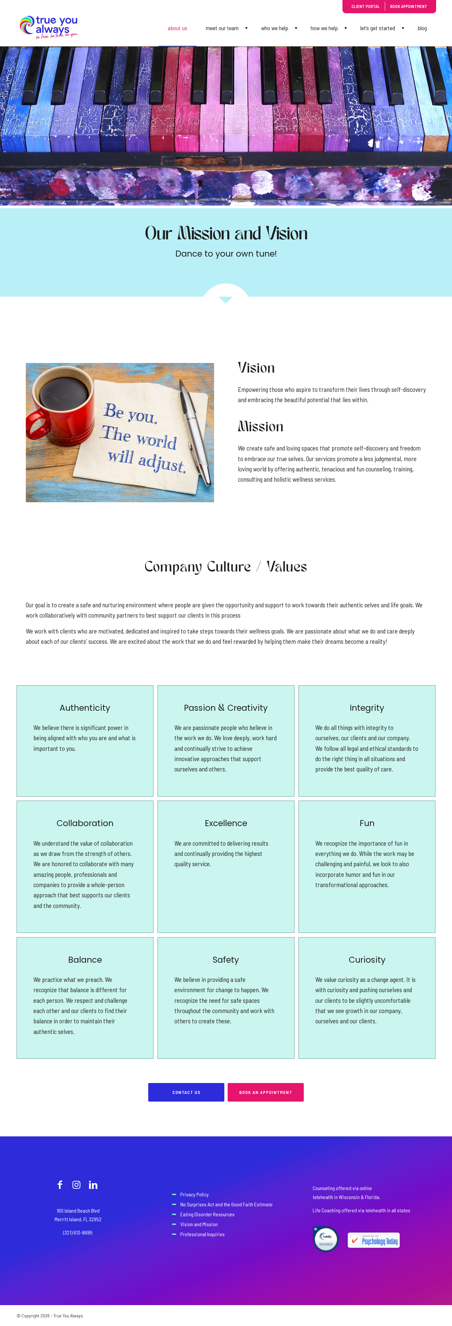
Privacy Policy (194, 1194)
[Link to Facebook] (60, 1184)
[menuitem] (177, 28)
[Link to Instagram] (76, 1184)
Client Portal (365, 6)
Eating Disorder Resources (207, 1214)
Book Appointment (408, 6)
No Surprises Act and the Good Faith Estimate (226, 1204)
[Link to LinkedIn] (93, 1184)
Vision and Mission (199, 1224)
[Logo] (49, 28)
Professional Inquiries (202, 1234)
